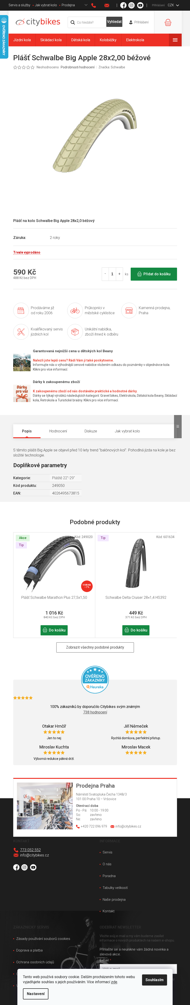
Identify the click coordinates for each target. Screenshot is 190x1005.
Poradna (109, 876)
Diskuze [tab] (91, 431)
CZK (171, 5)
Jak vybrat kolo (46, 5)
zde (114, 982)
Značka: (111, 67)
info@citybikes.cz (34, 855)
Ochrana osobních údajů (35, 962)
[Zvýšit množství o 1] (119, 274)
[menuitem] (22, 40)
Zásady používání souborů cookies (43, 939)
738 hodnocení (95, 712)
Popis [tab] (27, 431)
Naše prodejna (114, 899)
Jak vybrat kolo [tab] (127, 431)
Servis (107, 852)
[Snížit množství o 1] (105, 274)
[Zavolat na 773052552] (98, 5)
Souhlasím (155, 980)
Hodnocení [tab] (58, 431)
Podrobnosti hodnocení (78, 67)
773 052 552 (30, 850)
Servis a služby (19, 5)
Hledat (114, 22)
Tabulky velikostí (115, 888)
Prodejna (68, 5)
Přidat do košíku (157, 274)
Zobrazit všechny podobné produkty (95, 647)
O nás (107, 864)
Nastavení (35, 994)
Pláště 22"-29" (63, 478)
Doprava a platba (29, 950)
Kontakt (108, 911)
